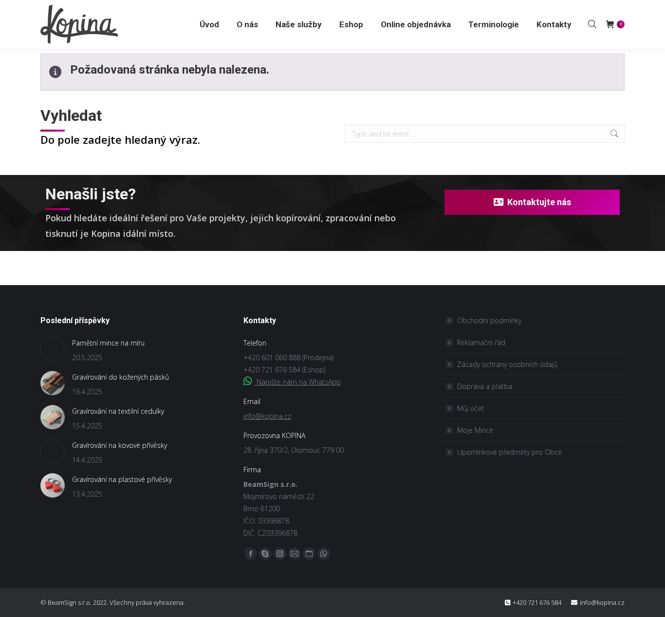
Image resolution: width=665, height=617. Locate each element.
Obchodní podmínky (489, 320)
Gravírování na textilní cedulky (118, 411)
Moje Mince (475, 430)
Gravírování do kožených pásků (120, 377)
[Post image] (52, 349)
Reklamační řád (481, 342)
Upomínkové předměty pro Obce (509, 452)
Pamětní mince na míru (108, 342)
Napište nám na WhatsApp (298, 381)
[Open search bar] (592, 24)
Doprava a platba (484, 386)
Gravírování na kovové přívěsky (119, 445)
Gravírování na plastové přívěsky (122, 479)
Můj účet (470, 408)
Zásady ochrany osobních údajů (507, 364)
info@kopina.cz (267, 416)
